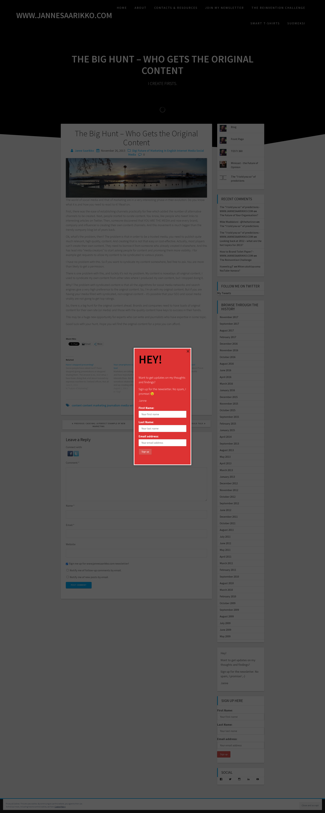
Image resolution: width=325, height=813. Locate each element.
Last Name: (146, 422)
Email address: (149, 436)
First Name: (146, 408)
